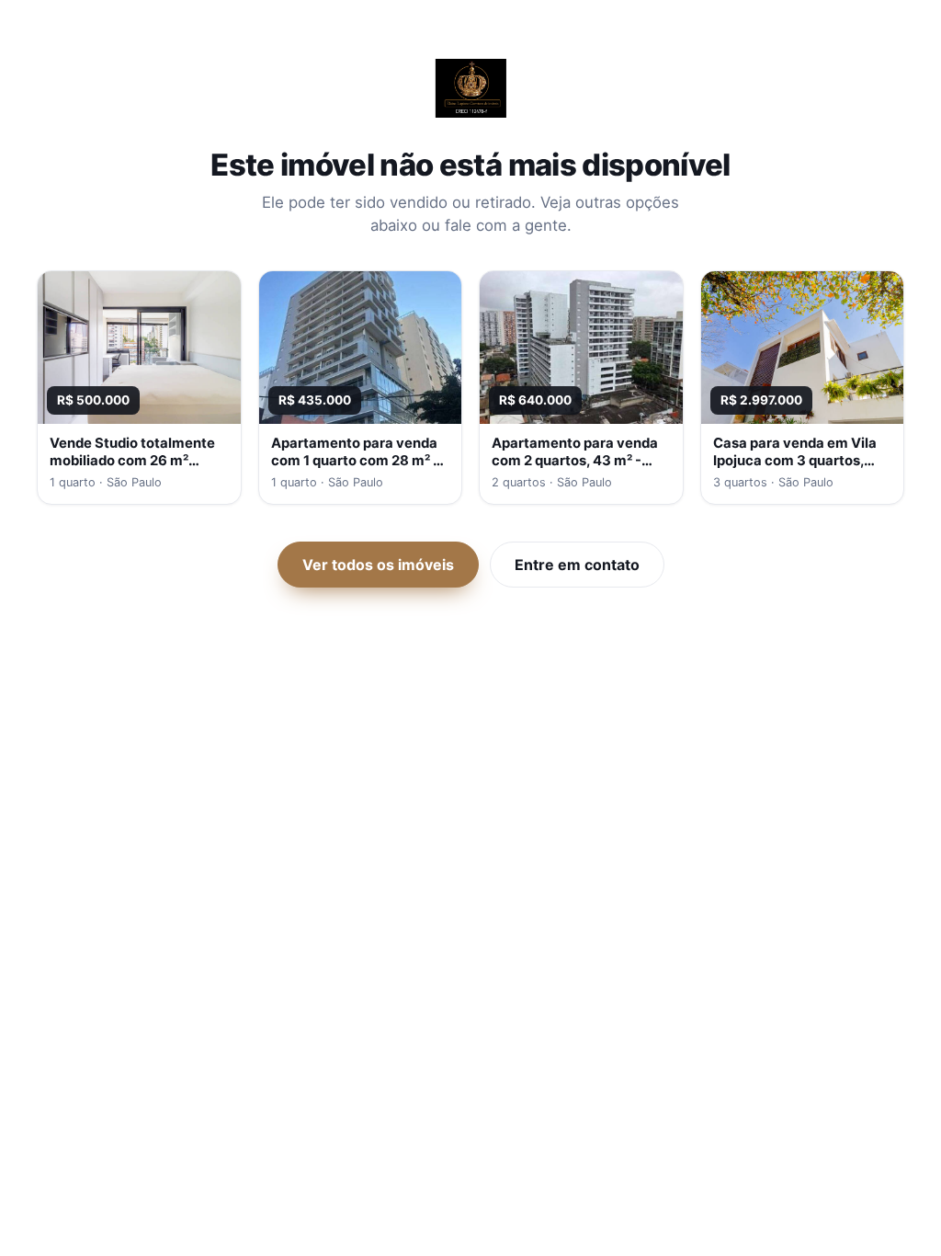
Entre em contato (577, 564)
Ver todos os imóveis (378, 564)
